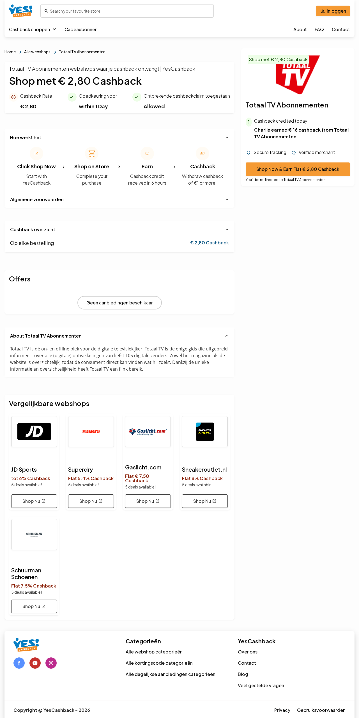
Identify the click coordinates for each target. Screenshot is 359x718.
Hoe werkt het (25, 137)
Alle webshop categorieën (154, 652)
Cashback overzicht (32, 229)
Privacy (282, 710)
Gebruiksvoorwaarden (321, 710)
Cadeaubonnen (81, 29)
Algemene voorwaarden (37, 199)
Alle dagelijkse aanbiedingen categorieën (170, 674)
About (300, 29)
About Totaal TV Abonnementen (46, 336)
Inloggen (336, 11)
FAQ (319, 29)
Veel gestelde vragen (261, 685)
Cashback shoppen (29, 29)
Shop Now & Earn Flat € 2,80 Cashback (297, 169)
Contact (341, 29)
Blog (243, 674)
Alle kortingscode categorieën (159, 663)
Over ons (247, 652)
